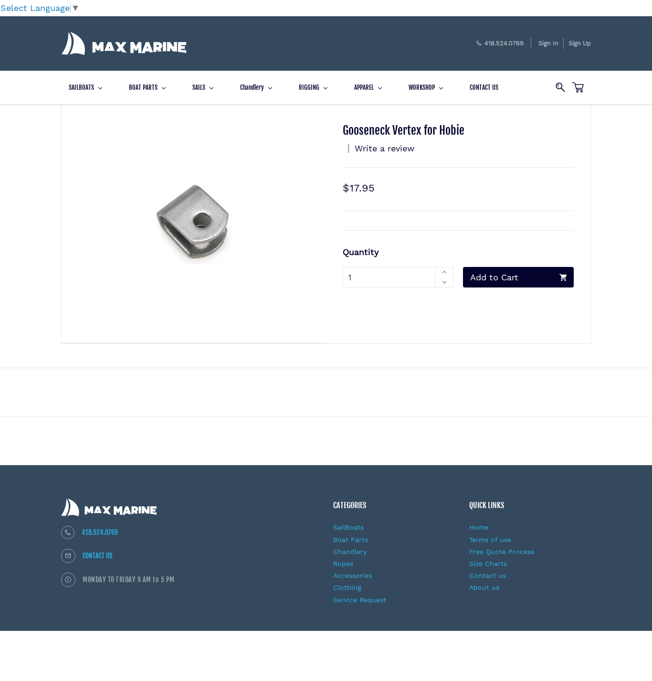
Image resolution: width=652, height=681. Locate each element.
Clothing (347, 587)
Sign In (548, 43)
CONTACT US (98, 556)
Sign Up (579, 43)
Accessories (352, 575)
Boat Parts (350, 539)
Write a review (384, 148)
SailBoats (348, 527)
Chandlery (350, 551)
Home (478, 527)
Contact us (487, 575)
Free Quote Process (501, 551)
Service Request (359, 600)
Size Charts (488, 563)
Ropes (343, 563)
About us (484, 587)
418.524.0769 (100, 532)
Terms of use (490, 539)
